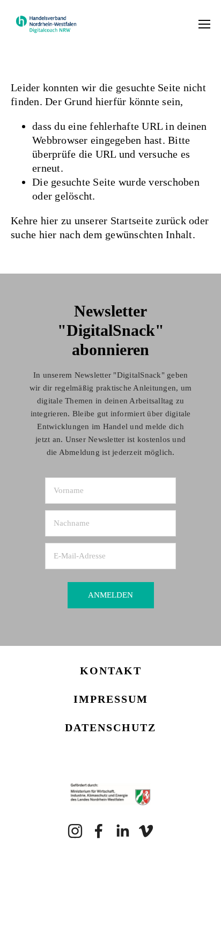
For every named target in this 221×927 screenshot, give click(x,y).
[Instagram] (75, 830)
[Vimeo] (145, 830)
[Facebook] (98, 830)
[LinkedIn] (122, 830)
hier (49, 220)
